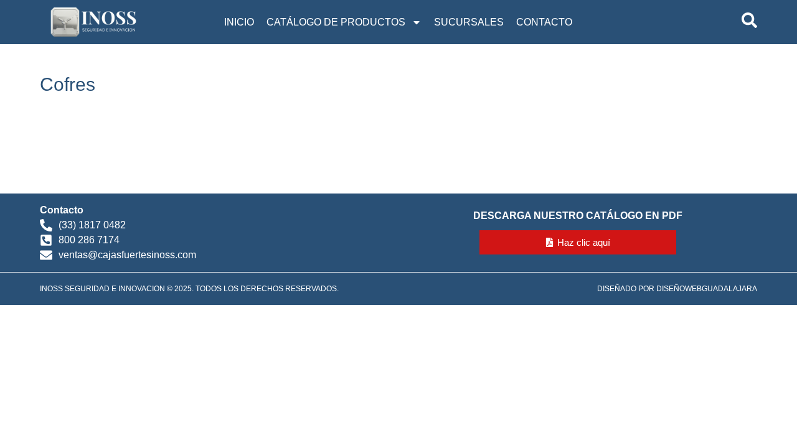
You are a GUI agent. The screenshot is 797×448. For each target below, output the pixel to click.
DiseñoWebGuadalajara (706, 288)
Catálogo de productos (335, 22)
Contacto (544, 22)
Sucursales (469, 22)
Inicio (239, 22)
